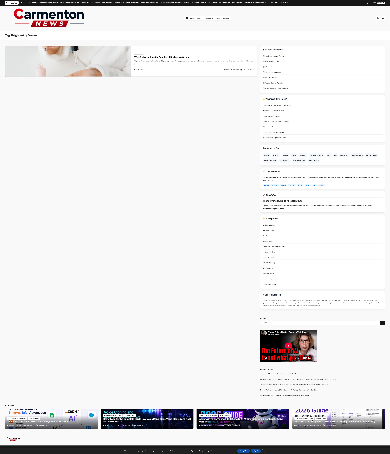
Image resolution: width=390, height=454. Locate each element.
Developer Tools (357, 155)
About (199, 18)
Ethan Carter (29, 425)
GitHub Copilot (371, 155)
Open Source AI (314, 160)
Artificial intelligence (17, 418)
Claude (285, 155)
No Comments (248, 70)
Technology (34, 418)
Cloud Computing (270, 160)
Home (192, 18)
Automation (344, 155)
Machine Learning (299, 160)
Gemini (293, 155)
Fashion (139, 53)
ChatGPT (276, 155)
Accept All (243, 451)
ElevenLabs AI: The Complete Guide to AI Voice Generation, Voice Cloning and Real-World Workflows (298, 379)
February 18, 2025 (232, 70)
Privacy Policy (209, 18)
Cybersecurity (285, 160)
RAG (335, 155)
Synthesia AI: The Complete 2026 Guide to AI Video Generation (284, 395)
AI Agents (303, 155)
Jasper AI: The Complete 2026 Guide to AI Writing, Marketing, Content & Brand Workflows (294, 384)
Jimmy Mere (139, 70)
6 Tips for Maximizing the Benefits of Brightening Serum (161, 57)
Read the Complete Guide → (274, 209)
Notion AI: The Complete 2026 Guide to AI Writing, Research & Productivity (288, 390)
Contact (226, 18)
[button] (378, 18)
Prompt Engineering (316, 155)
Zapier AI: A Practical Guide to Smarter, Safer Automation (282, 374)
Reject (256, 451)
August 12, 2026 (302, 425)
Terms (218, 18)
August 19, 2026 (111, 425)
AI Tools (266, 155)
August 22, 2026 (15, 425)
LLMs (328, 155)
